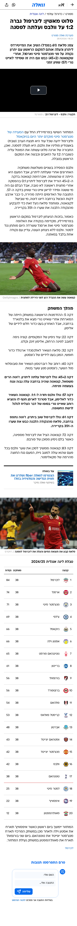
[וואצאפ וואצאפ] (13, 5)
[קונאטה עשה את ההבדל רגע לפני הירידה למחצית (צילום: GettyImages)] (38, 271)
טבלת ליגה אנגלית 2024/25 (52, 562)
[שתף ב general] (7, 5)
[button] (61, 4)
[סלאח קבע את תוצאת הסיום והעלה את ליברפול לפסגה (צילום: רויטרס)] (38, 526)
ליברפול (69, 848)
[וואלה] (38, 5)
